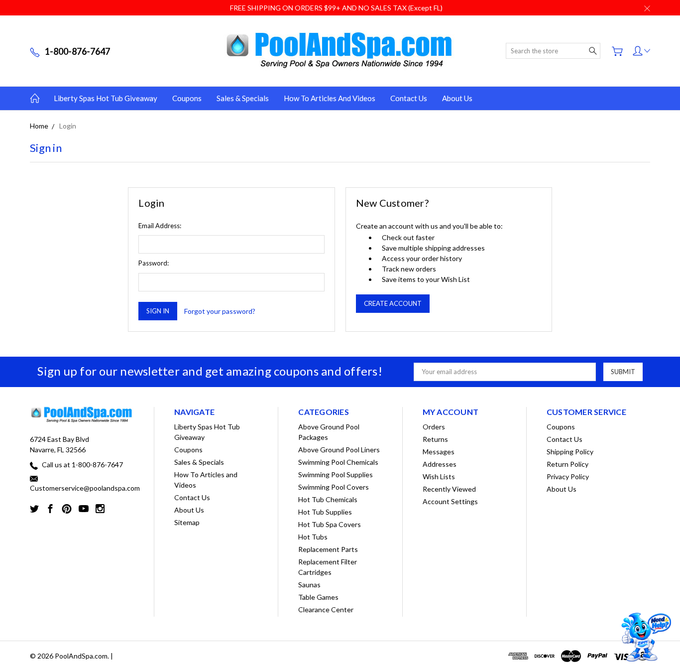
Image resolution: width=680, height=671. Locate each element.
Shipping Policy (570, 451)
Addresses (439, 464)
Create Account (393, 303)
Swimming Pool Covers (333, 487)
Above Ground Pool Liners (339, 449)
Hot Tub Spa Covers (329, 524)
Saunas (309, 584)
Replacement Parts (328, 549)
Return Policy (567, 464)
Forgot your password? (219, 311)
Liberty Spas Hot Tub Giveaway (105, 98)
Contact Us (408, 98)
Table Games (318, 597)
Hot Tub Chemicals (327, 499)
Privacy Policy (568, 476)
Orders (434, 426)
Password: (153, 263)
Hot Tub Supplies (325, 512)
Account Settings (450, 501)
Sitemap (187, 522)
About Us (457, 98)
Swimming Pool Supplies (335, 474)
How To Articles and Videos (329, 98)
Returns (435, 439)
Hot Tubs (313, 537)
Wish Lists (439, 476)
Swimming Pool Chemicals (338, 462)
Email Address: (159, 226)
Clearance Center (325, 609)
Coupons (187, 98)
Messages (438, 451)
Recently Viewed (449, 489)
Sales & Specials (243, 98)
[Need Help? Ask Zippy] (645, 637)
